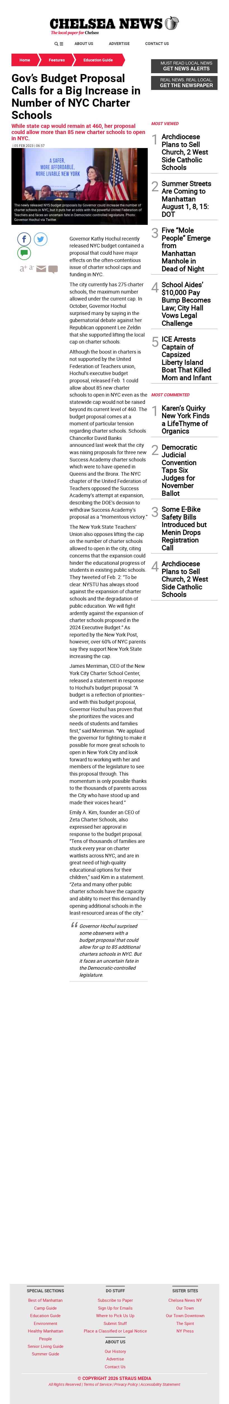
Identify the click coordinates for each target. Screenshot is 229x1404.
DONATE (204, 6)
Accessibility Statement (160, 1384)
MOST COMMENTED (170, 394)
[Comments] (24, 253)
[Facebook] (24, 239)
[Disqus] (79, 1057)
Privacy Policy (126, 1384)
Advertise (119, 43)
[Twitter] (40, 239)
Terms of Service (98, 1384)
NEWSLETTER (172, 6)
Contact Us (157, 43)
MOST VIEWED (164, 123)
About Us (84, 43)
